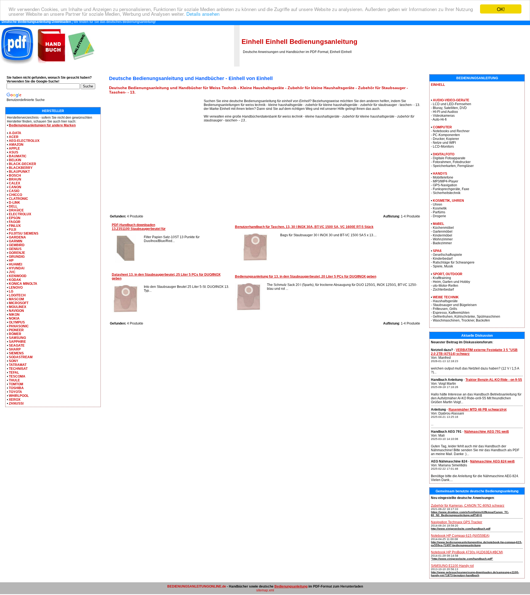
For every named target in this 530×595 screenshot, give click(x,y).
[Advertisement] (156, 137)
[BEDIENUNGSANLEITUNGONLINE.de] (47, 65)
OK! (501, 9)
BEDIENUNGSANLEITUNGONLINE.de (196, 586)
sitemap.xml (265, 590)
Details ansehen (202, 13)
